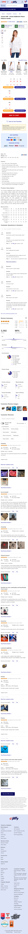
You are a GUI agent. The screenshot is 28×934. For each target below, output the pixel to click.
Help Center (17, 883)
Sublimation (16, 435)
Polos (2, 832)
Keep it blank (6, 438)
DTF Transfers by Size (19, 830)
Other (12, 438)
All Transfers (17, 829)
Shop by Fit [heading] (4, 869)
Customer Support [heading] (19, 869)
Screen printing (14, 428)
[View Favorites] (7, 1)
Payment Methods (18, 894)
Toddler (2, 878)
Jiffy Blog (16, 903)
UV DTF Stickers (18, 832)
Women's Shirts (4, 842)
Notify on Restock (20, 87)
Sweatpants (3, 851)
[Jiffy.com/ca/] (14, 818)
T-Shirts (3, 829)
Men (2, 874)
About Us (16, 898)
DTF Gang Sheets (18, 834)
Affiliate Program (18, 901)
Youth (2, 876)
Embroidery (13, 432)
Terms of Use (17, 932)
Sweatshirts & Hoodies (6, 830)
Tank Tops (3, 834)
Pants (2, 849)
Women (2, 872)
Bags (2, 859)
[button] (3, 5)
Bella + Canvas (4, 886)
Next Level (3, 889)
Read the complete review (7, 464)
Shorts (2, 852)
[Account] (22, 1)
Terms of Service (18, 909)
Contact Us (16, 884)
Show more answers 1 (11, 261)
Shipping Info (17, 890)
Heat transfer (6, 432)
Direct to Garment (7, 435)
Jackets (2, 836)
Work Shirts (3, 838)
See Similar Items (8, 87)
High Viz (3, 863)
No (17, 467)
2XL (10, 90)
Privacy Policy (17, 907)
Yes (13, 467)
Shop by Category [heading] (6, 825)
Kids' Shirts (3, 844)
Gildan (2, 884)
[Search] (25, 5)
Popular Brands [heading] (5, 882)
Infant (2, 880)
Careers (16, 900)
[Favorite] (5, 30)
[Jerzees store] (19, 22)
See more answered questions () (9, 313)
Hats (2, 857)
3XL (10, 102)
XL (20, 79)
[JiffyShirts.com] (14, 2)
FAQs (15, 886)
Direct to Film (6, 428)
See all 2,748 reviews (8, 793)
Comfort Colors (4, 887)
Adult (2, 870)
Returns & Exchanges (19, 892)
